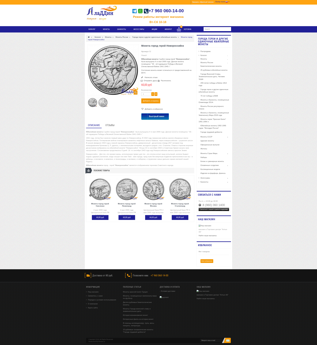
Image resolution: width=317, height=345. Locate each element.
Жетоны (203, 149)
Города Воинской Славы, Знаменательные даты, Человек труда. (212, 76)
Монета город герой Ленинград (127, 205)
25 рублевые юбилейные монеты (213, 70)
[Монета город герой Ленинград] (127, 189)
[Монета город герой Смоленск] (100, 189)
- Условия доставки (167, 291)
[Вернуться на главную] (89, 37)
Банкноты (121, 29)
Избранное (205, 245)
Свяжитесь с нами (95, 296)
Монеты (106, 29)
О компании (93, 304)
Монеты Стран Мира (208, 153)
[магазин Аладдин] (103, 13)
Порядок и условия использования (102, 300)
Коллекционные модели (210, 169)
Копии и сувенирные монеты (212, 161)
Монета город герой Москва (153, 205)
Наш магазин (93, 292)
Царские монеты (207, 141)
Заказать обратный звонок (203, 2)
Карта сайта (93, 308)
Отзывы (109, 125)
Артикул (145, 51)
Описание (94, 125)
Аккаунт (168, 29)
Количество (146, 90)
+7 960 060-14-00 (166, 10)
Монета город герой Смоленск (100, 205)
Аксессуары (138, 29)
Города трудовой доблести (211, 132)
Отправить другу (150, 81)
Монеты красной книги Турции (135, 292)
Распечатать (166, 81)
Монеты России (206, 62)
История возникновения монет (135, 315)
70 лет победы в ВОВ (209, 96)
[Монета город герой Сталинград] (180, 189)
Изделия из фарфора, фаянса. (213, 173)
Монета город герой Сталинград (180, 205)
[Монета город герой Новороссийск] (92, 102)
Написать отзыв (150, 77)
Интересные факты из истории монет (138, 319)
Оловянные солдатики (209, 165)
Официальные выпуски (209, 145)
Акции (154, 29)
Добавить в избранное (153, 109)
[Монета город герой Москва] (153, 189)
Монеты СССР (206, 137)
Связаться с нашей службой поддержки (214, 209)
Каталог (92, 29)
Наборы (203, 157)
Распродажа (205, 51)
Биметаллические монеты (211, 66)
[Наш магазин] (214, 226)
